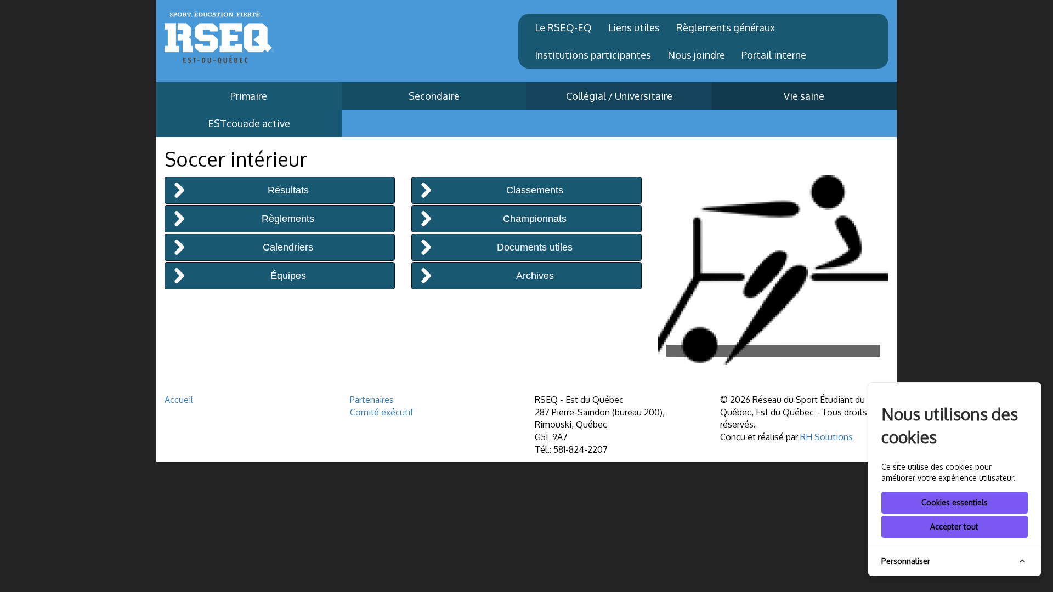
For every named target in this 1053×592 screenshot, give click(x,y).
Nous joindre (696, 55)
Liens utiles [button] (634, 27)
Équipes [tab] (288, 275)
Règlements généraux (725, 27)
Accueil (179, 399)
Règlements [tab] (288, 218)
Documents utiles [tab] (535, 247)
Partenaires (372, 399)
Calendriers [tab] (288, 247)
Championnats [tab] (535, 218)
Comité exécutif (382, 412)
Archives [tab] (535, 275)
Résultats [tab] (288, 190)
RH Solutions (826, 436)
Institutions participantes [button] (593, 55)
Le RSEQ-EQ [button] (563, 27)
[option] (773, 270)
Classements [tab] (534, 190)
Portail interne (773, 55)
